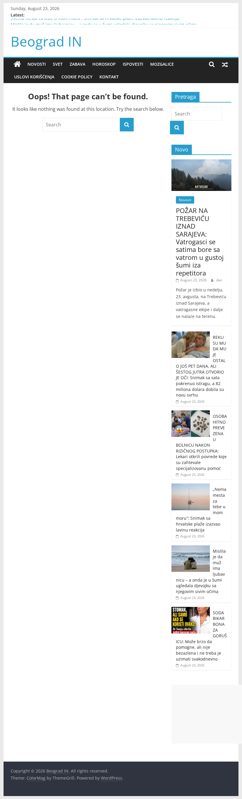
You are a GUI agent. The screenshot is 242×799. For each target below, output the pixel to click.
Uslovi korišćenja (34, 77)
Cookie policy (76, 77)
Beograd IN (46, 41)
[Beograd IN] (17, 64)
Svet (58, 64)
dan (219, 280)
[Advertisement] (206, 714)
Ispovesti (133, 64)
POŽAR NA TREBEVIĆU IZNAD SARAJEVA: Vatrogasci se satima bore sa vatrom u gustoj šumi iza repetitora (200, 241)
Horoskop (104, 64)
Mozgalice (162, 64)
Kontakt (109, 77)
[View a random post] (224, 64)
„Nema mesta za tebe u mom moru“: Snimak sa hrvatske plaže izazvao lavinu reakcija (95, 21)
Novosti (36, 64)
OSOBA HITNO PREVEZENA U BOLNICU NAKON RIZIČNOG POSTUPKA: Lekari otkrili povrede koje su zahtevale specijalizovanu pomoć (201, 442)
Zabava (77, 64)
